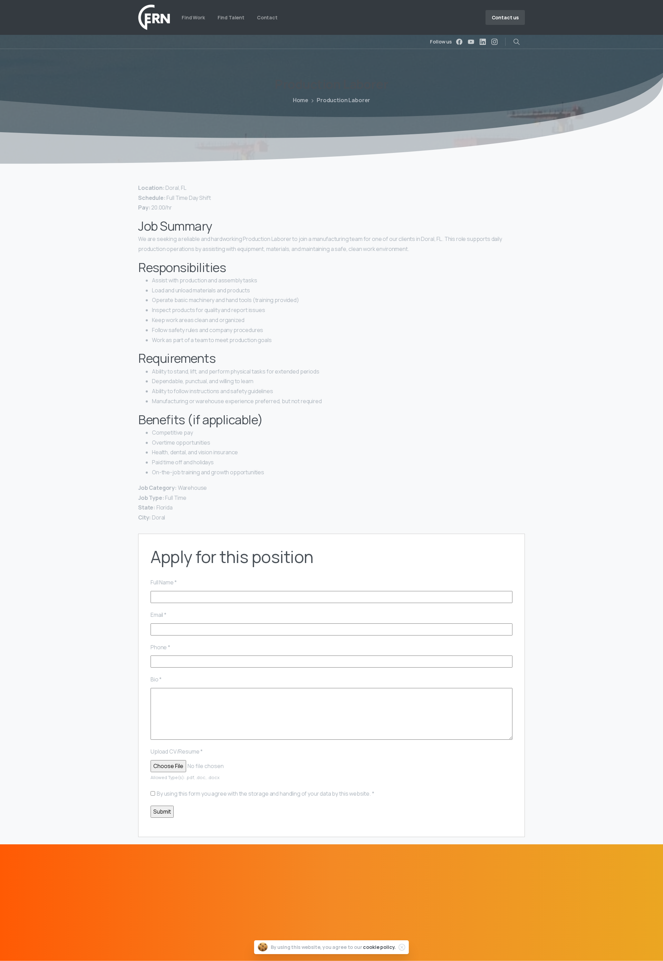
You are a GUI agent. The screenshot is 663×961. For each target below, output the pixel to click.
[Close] (401, 947)
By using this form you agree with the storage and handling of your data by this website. (265, 793)
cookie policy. (379, 947)
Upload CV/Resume (177, 751)
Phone (160, 647)
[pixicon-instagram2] (173, 931)
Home (300, 100)
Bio (156, 679)
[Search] (516, 42)
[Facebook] (459, 42)
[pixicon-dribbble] (186, 931)
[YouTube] (471, 42)
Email (158, 615)
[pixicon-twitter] (159, 931)
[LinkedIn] (483, 42)
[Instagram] (494, 42)
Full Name (164, 582)
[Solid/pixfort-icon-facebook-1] (145, 931)
